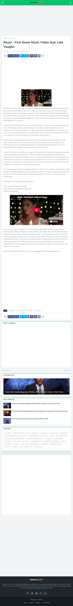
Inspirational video (39, 438)
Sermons (63, 441)
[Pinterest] (31, 55)
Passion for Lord (47, 441)
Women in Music (28, 447)
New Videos (29, 310)
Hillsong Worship (8, 438)
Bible (28, 433)
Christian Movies (44, 433)
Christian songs (23, 436)
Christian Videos (21, 310)
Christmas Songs (43, 436)
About (31, 603)
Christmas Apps (33, 436)
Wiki (21, 447)
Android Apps (12, 38)
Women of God (38, 447)
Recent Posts (37, 310)
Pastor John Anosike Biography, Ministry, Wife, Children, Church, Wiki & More (34, 392)
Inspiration (29, 438)
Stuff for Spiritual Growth (33, 444)
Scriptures (56, 441)
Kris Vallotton (7, 441)
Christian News (53, 433)
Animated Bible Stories (18, 433)
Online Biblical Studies (36, 441)
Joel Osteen (48, 438)
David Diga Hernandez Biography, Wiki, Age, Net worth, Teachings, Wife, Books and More (40, 411)
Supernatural (45, 444)
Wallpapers (14, 447)
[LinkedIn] (35, 55)
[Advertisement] (36, 20)
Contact (37, 603)
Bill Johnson (34, 433)
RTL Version (46, 603)
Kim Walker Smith (58, 438)
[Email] (39, 55)
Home (5, 38)
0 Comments (25, 51)
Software (16, 444)
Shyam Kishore (8, 444)
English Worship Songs (61, 436)
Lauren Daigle (16, 441)
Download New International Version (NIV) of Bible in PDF (30, 419)
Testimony (6, 447)
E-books (52, 436)
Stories (22, 444)
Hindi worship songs (19, 438)
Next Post (67, 370)
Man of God (25, 441)
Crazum (40, 599)
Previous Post (7, 370)
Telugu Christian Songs (55, 444)
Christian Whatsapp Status (10, 436)
